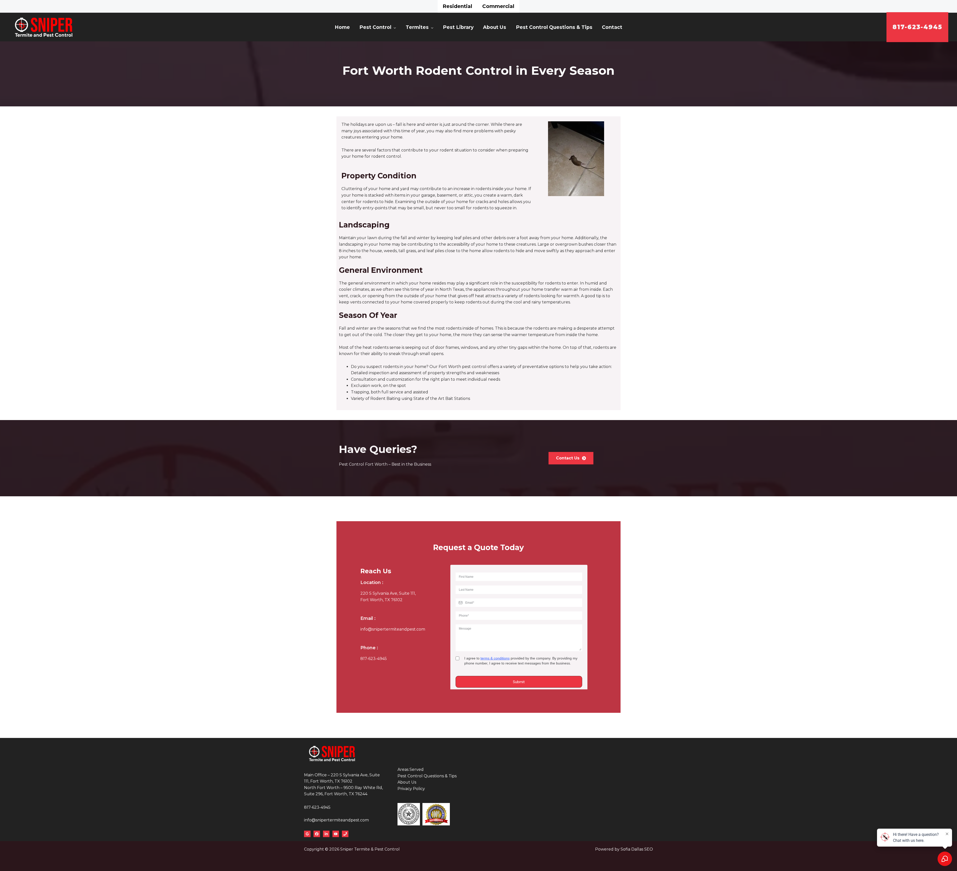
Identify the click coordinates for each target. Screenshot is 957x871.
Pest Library (458, 27)
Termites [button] (417, 27)
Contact (612, 27)
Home (342, 27)
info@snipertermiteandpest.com (392, 629)
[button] (917, 27)
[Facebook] (317, 834)
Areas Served (411, 769)
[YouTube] (335, 834)
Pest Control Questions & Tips (554, 27)
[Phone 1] (345, 834)
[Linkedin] (326, 834)
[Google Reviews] (307, 834)
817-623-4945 (373, 658)
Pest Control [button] (375, 27)
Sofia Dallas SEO (637, 849)
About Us (494, 27)
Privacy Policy (411, 788)
